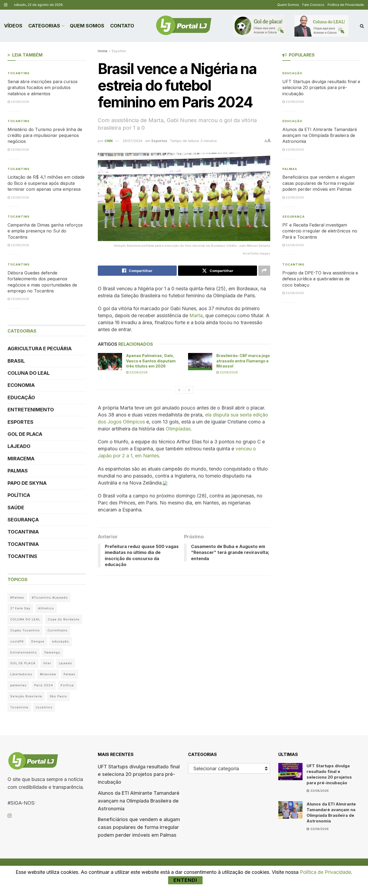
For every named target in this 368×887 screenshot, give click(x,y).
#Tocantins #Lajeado (50, 597)
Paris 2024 (43, 685)
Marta (196, 315)
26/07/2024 (133, 141)
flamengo (52, 652)
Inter (47, 663)
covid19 (17, 641)
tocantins (44, 707)
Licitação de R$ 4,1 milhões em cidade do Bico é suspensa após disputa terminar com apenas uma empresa (46, 183)
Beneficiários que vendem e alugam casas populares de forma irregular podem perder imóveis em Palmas (318, 183)
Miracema (21, 458)
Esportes (119, 51)
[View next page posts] (189, 390)
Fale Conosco (313, 5)
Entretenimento (31, 409)
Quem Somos (288, 5)
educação (60, 641)
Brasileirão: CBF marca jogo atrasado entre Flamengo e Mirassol (243, 360)
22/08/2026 (138, 372)
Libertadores (21, 674)
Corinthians (57, 630)
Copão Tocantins (25, 630)
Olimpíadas (178, 429)
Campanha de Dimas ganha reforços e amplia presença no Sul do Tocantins (45, 231)
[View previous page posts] (179, 390)
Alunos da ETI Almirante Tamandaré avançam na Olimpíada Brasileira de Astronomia (319, 135)
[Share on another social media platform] (264, 271)
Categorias (44, 26)
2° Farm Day (20, 608)
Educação (21, 397)
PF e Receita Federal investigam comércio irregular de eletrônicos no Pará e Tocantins (319, 231)
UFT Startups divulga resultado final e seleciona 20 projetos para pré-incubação (321, 87)
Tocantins (19, 73)
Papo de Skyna (27, 483)
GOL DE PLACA (25, 434)
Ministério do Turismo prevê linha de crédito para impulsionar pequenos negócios (45, 135)
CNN (109, 141)
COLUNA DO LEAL (29, 373)
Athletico (46, 608)
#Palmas (17, 597)
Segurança (23, 519)
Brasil (16, 361)
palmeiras (18, 685)
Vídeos (13, 26)
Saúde (16, 507)
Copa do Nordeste (63, 619)
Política (19, 495)
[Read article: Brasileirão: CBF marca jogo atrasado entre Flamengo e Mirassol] (200, 361)
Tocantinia (23, 532)
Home (102, 51)
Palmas (18, 470)
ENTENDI (185, 880)
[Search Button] (362, 26)
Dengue (37, 641)
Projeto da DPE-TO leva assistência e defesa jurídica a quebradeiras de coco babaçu (320, 279)
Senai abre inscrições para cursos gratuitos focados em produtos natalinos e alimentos (43, 87)
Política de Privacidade (346, 5)
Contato (122, 26)
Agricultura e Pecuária (40, 348)
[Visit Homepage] (183, 26)
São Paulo (58, 696)
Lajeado (19, 446)
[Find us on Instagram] (5, 5)
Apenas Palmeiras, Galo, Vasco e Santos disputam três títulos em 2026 (151, 360)
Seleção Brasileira (26, 696)
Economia (21, 385)
